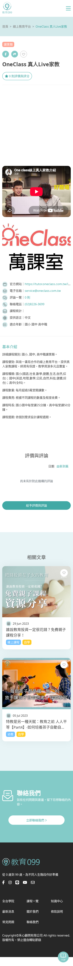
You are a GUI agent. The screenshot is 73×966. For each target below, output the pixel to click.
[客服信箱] (33, 883)
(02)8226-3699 (34, 304)
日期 (51, 466)
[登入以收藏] (23, 54)
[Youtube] (25, 883)
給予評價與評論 (36, 505)
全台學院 (8, 901)
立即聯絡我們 (35, 820)
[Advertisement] (36, 123)
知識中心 (57, 901)
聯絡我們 (33, 922)
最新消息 (8, 911)
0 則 (27, 297)
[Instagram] (10, 883)
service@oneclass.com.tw (43, 291)
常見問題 (8, 922)
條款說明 (57, 911)
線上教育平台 (22, 26)
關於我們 (33, 911)
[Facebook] (5, 54)
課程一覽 (33, 901)
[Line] (17, 883)
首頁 (5, 26)
